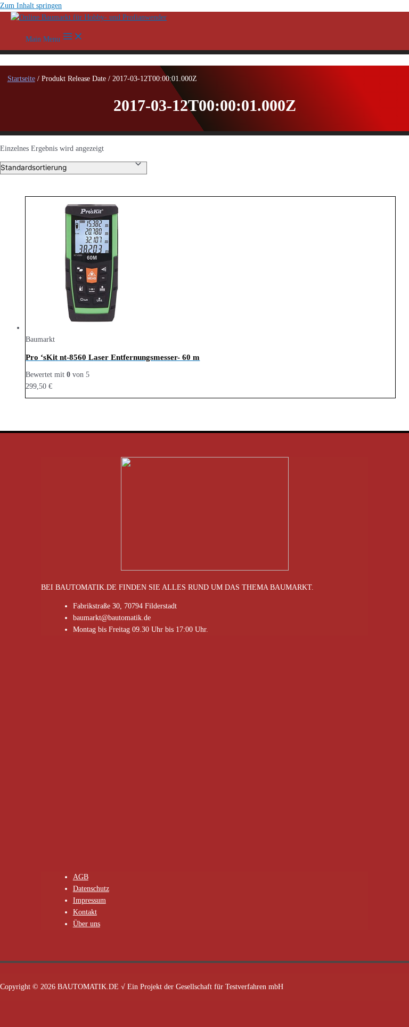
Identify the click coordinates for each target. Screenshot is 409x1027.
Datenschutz (91, 889)
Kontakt (85, 912)
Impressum (89, 900)
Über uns (86, 924)
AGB (80, 877)
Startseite (21, 79)
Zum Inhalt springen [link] (31, 6)
